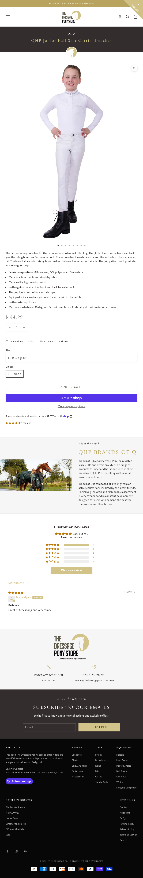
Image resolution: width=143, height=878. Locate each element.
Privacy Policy (127, 829)
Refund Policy (127, 824)
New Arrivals (12, 813)
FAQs (123, 818)
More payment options (71, 406)
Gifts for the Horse (16, 824)
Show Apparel (79, 765)
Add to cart (71, 387)
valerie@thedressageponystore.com (94, 680)
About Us (125, 813)
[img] (15, 592)
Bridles (98, 754)
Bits (97, 771)
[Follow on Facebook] (7, 851)
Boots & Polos (123, 765)
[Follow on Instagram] (16, 851)
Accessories (78, 776)
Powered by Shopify (92, 861)
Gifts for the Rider (15, 829)
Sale (8, 834)
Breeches (77, 754)
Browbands (101, 760)
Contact (124, 807)
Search (123, 840)
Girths (98, 776)
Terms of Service (128, 834)
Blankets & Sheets (15, 807)
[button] (13, 423)
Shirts (75, 760)
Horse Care (12, 818)
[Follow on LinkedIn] (25, 851)
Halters (120, 754)
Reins (98, 765)
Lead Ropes (122, 760)
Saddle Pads (101, 782)
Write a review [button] (71, 570)
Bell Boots (121, 771)
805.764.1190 (49, 680)
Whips (119, 782)
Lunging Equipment (126, 787)
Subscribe (99, 727)
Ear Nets (121, 776)
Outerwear (78, 771)
